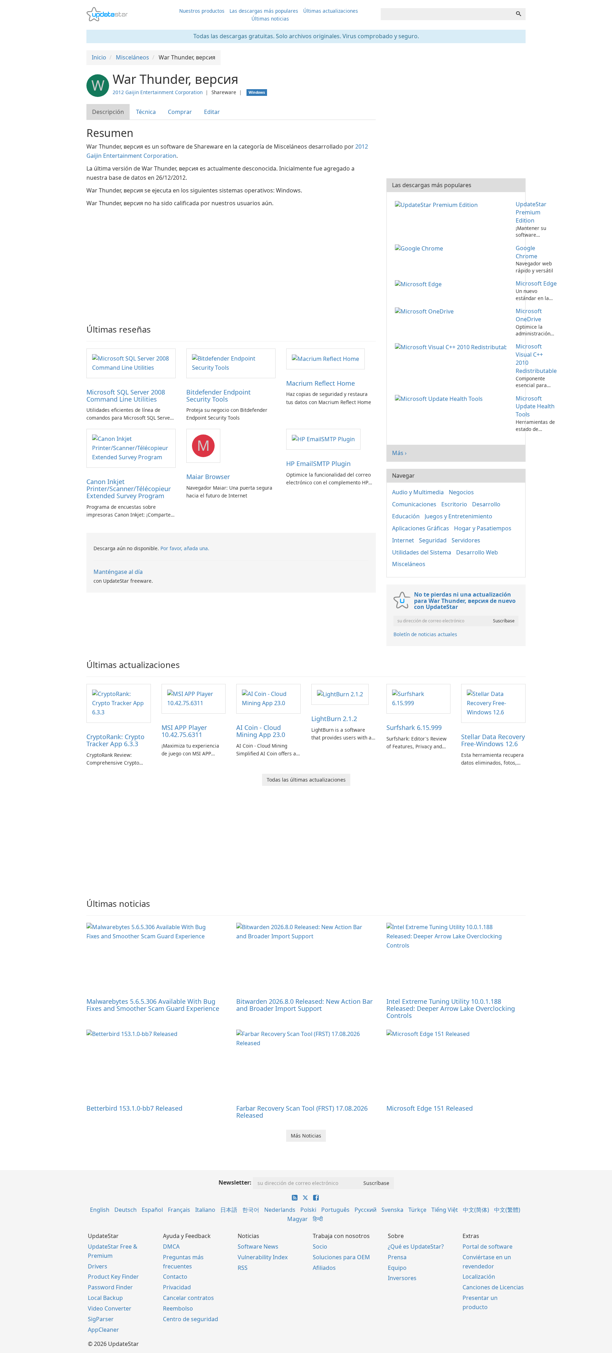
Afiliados (324, 1268)
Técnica (146, 112)
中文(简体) (476, 1210)
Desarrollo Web (477, 552)
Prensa (397, 1257)
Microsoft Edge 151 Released (429, 1108)
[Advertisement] (231, 261)
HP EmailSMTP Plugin (318, 463)
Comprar (180, 112)
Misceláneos (408, 564)
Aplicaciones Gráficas (420, 528)
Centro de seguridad (190, 1319)
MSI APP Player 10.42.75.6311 (184, 731)
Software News (258, 1246)
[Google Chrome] (420, 248)
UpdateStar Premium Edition (531, 212)
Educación (406, 516)
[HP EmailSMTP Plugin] (323, 439)
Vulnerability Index (263, 1257)
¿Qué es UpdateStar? (416, 1246)
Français (179, 1210)
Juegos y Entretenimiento (458, 516)
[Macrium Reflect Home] (325, 358)
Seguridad (433, 540)
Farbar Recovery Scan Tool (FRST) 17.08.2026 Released (302, 1111)
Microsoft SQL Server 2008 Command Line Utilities (125, 395)
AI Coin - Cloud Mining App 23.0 (260, 731)
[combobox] (446, 14)
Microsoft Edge (536, 283)
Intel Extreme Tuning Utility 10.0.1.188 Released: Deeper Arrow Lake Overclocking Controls (450, 1008)
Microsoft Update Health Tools (535, 407)
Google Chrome (526, 252)
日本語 (228, 1210)
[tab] (108, 112)
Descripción (108, 112)
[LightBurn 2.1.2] (340, 694)
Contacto (175, 1276)
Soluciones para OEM (341, 1257)
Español (152, 1210)
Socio (320, 1246)
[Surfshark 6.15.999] (418, 698)
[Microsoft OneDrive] (426, 311)
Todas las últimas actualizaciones (306, 779)
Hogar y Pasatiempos (482, 528)
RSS (243, 1268)
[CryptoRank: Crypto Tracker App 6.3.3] (118, 703)
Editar (212, 112)
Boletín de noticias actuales (425, 634)
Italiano (205, 1210)
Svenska (392, 1210)
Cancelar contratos (188, 1298)
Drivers (97, 1266)
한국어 (250, 1210)
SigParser (101, 1319)
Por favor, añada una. (184, 548)
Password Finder (110, 1287)
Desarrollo (486, 504)
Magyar (297, 1219)
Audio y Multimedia (418, 492)
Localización (479, 1276)
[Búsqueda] (518, 14)
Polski (308, 1210)
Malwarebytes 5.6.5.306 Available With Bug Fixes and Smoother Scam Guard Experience (152, 1005)
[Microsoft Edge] (419, 283)
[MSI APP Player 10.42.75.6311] (193, 698)
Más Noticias (306, 1135)
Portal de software (487, 1246)
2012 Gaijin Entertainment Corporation (158, 92)
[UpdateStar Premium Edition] (438, 204)
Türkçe (417, 1210)
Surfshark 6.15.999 (414, 727)
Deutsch (125, 1210)
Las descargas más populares (264, 10)
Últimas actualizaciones (330, 10)
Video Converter (109, 1308)
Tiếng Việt (444, 1210)
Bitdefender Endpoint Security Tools (218, 395)
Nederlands (279, 1210)
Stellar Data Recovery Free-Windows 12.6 (493, 740)
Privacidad (177, 1287)
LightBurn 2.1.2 (334, 718)
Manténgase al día (118, 572)
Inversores (402, 1278)
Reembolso (178, 1308)
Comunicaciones (414, 504)
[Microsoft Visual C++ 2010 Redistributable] (452, 346)
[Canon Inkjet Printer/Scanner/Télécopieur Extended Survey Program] (131, 448)
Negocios (461, 492)
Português (335, 1210)
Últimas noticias (270, 18)
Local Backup (105, 1298)
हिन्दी (318, 1219)
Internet (403, 540)
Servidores (466, 540)
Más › (399, 453)
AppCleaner (103, 1330)
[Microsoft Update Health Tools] (440, 398)
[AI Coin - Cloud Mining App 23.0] (268, 698)
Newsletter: (235, 1182)
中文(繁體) (507, 1210)
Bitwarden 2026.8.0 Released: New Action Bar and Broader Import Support (304, 1005)
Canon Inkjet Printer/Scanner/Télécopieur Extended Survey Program (128, 488)
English (99, 1210)
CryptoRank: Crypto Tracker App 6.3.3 (115, 740)
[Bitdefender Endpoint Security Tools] (231, 363)
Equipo (397, 1268)
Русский (365, 1210)
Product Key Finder (113, 1276)
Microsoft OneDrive (529, 315)
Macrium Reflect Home (320, 383)
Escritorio (454, 504)
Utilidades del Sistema (421, 552)
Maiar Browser (208, 476)
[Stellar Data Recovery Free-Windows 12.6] (493, 703)
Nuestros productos (202, 10)
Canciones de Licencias (493, 1287)
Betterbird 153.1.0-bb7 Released (134, 1108)
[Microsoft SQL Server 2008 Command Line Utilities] (131, 363)
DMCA (171, 1246)
